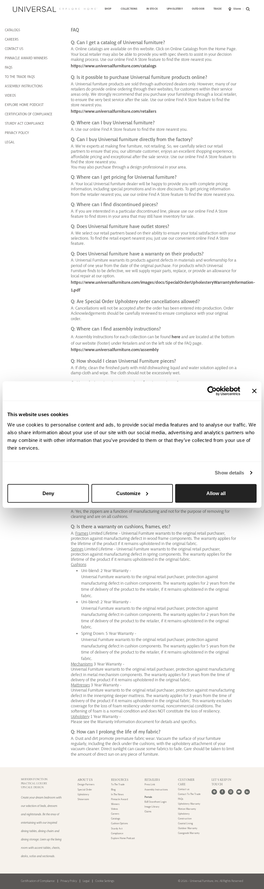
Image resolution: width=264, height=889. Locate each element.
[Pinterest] (214, 792)
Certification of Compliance (38, 881)
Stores (237, 9)
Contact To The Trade (189, 794)
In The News (117, 794)
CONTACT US (14, 48)
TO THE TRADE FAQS (20, 76)
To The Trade (118, 784)
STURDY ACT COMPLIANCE (24, 123)
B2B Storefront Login (155, 801)
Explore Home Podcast (24, 104)
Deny (48, 493)
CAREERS (11, 39)
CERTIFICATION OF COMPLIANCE (28, 114)
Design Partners (86, 784)
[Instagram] (230, 792)
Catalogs (115, 818)
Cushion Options (119, 823)
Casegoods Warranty (189, 833)
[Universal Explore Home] (55, 9)
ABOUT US (85, 780)
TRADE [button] (217, 9)
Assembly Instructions (156, 789)
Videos (10, 95)
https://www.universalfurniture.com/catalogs (113, 66)
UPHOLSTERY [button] (175, 9)
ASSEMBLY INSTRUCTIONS (23, 86)
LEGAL (9, 142)
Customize (128, 493)
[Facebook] (222, 792)
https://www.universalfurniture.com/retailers (113, 111)
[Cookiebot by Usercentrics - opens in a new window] (212, 391)
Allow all (216, 493)
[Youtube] (239, 792)
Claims (148, 811)
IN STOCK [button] (152, 9)
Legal (86, 881)
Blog (113, 789)
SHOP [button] (108, 9)
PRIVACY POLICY (17, 132)
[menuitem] (108, 9)
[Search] (247, 9)
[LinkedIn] (247, 792)
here (176, 336)
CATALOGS (12, 30)
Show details (229, 472)
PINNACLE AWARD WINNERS (26, 58)
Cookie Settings (104, 881)
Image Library (152, 806)
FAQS (8, 67)
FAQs (180, 799)
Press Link (150, 784)
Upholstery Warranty (189, 803)
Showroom (83, 799)
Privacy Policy (69, 881)
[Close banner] (254, 391)
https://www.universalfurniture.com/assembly (115, 349)
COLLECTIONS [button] (129, 9)
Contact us (183, 789)
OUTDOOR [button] (198, 9)
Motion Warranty (187, 809)
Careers (115, 813)
